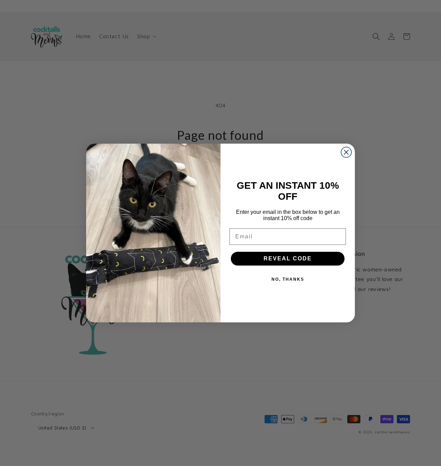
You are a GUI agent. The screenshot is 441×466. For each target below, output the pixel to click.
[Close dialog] (346, 152)
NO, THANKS (287, 279)
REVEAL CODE (288, 258)
